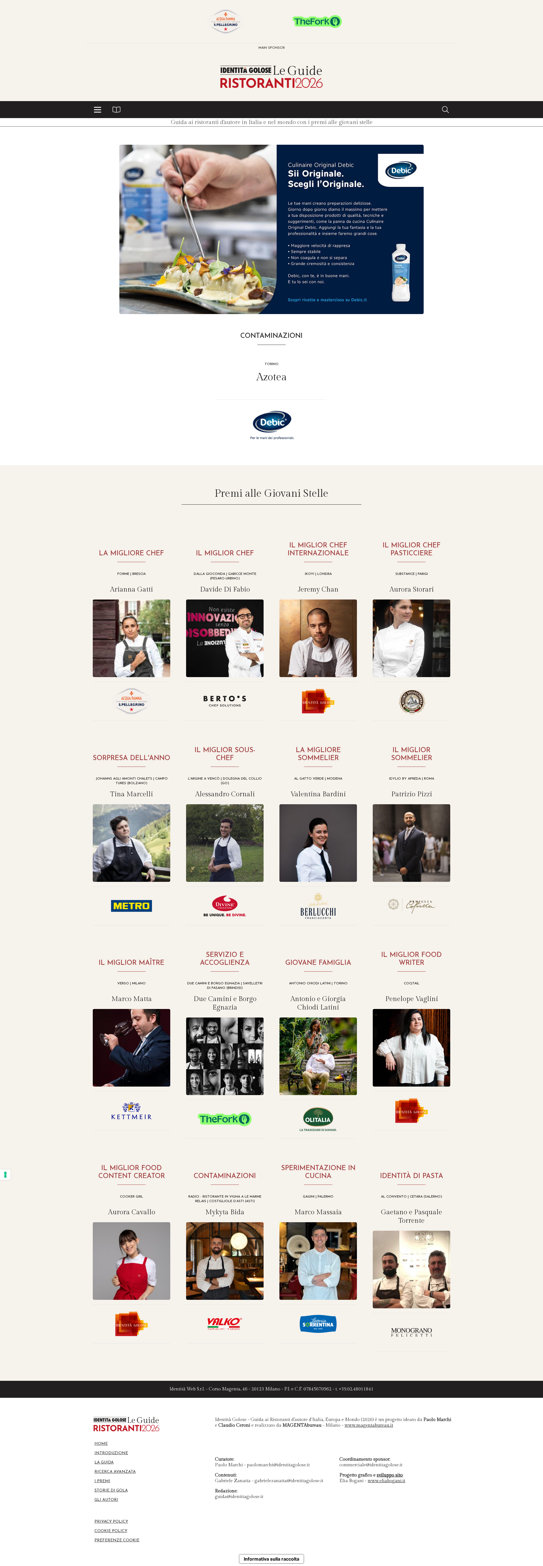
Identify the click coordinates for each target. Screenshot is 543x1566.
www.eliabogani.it (386, 1481)
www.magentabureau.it (368, 1425)
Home (101, 1444)
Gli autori (106, 1500)
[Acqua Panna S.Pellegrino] (226, 22)
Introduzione (111, 1453)
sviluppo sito (390, 1475)
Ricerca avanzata (115, 1472)
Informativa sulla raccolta (271, 1559)
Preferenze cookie (116, 1540)
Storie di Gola (111, 1490)
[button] (97, 110)
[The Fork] (317, 22)
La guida (104, 1462)
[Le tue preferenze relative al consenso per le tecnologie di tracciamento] (5, 1174)
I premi (102, 1481)
